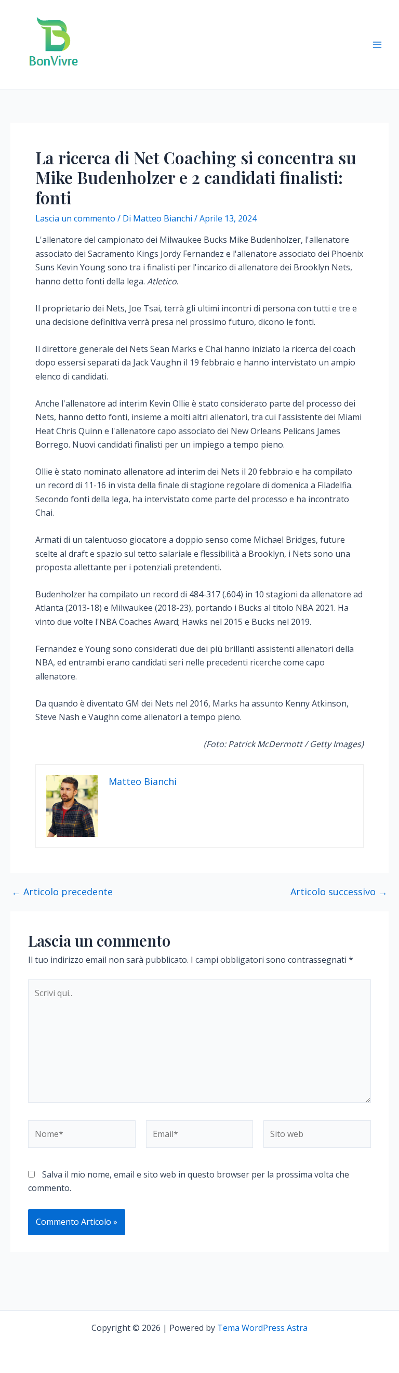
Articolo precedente (62, 891)
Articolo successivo (339, 891)
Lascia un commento (75, 218)
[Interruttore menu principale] (377, 44)
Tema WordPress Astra (262, 1327)
